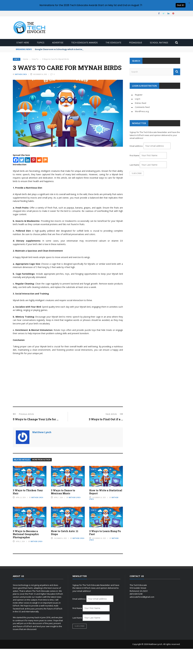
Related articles (22, 459)
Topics (40, 42)
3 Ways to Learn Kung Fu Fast (105, 532)
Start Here (22, 42)
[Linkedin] (27, 160)
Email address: (137, 146)
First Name (134, 155)
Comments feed (142, 107)
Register (138, 94)
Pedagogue (135, 42)
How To (16, 59)
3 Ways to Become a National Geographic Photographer (26, 534)
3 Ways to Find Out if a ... (106, 419)
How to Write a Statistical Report (105, 492)
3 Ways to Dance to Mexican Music (63, 492)
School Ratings (159, 42)
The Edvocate (113, 42)
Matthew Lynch (21, 74)
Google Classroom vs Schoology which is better (59, 49)
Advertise (57, 42)
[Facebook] (15, 160)
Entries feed (140, 103)
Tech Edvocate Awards (84, 42)
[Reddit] (39, 160)
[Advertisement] (68, 379)
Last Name (134, 164)
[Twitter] (21, 160)
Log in (137, 98)
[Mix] (45, 160)
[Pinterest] (33, 160)
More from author (41, 459)
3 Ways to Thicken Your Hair (28, 492)
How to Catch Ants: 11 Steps (64, 532)
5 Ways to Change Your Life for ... (35, 419)
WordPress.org (142, 111)
